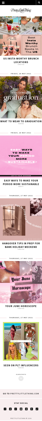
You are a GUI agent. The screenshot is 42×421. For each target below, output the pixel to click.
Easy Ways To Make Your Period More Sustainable (21, 182)
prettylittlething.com (24, 393)
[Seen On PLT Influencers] (21, 341)
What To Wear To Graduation (21, 121)
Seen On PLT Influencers (21, 365)
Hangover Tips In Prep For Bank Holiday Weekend (21, 245)
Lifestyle (21, 64)
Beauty (21, 186)
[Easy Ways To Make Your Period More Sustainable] (21, 157)
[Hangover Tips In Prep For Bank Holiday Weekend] (21, 220)
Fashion (21, 123)
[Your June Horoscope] (21, 282)
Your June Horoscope (21, 306)
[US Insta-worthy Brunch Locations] (21, 35)
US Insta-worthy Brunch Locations (21, 60)
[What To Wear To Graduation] (21, 97)
